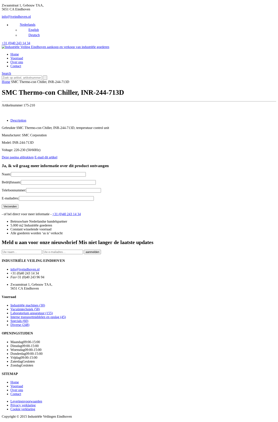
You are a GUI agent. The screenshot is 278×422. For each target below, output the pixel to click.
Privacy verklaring (23, 405)
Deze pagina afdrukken (18, 157)
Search (6, 73)
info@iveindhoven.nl (16, 16)
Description (18, 120)
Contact (15, 66)
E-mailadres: (10, 198)
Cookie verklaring (22, 409)
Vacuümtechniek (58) (25, 309)
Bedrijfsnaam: (11, 182)
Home (14, 54)
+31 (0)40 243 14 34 (16, 43)
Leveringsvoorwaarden (26, 401)
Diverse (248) (19, 325)
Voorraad (16, 58)
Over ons (16, 62)
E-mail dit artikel (46, 157)
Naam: (6, 174)
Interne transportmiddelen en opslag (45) (38, 317)
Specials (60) (19, 321)
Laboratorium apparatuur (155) (31, 313)
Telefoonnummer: (14, 190)
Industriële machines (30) (27, 305)
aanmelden (92, 252)
